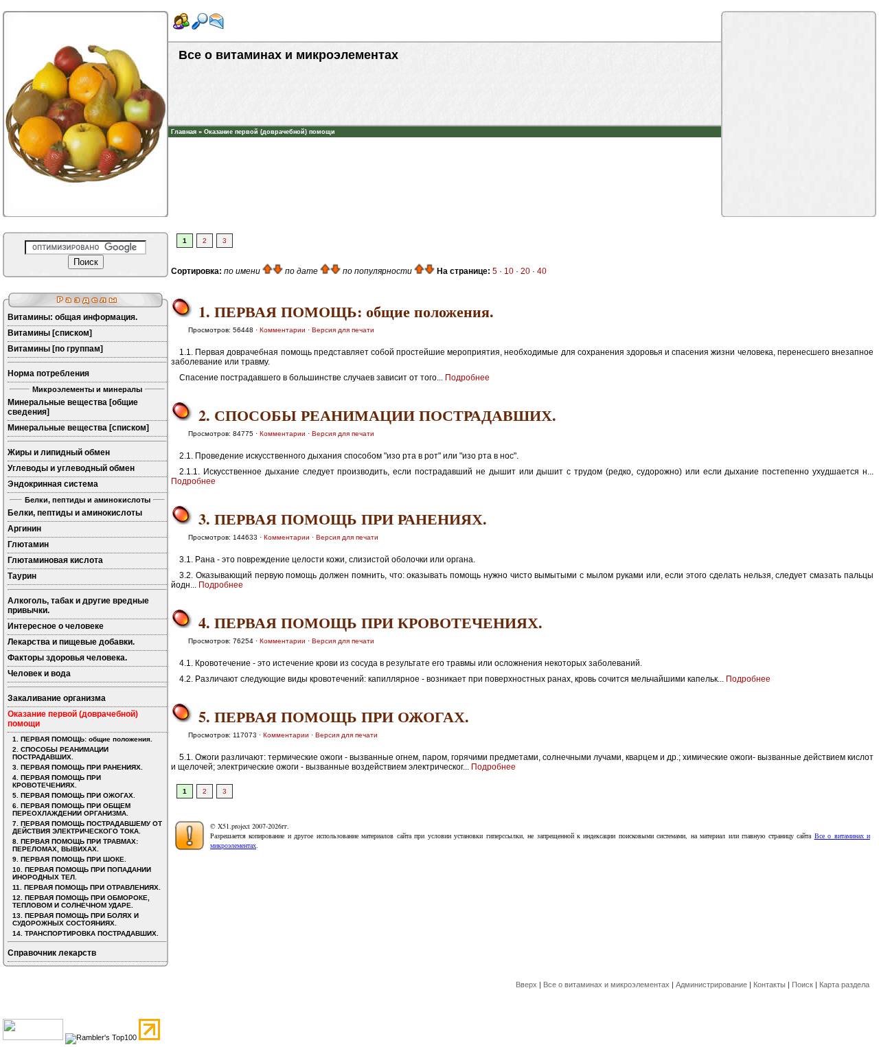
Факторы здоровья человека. (67, 658)
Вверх (526, 984)
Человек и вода (39, 673)
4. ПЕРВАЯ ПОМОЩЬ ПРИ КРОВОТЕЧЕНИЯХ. (56, 781)
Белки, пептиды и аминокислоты (75, 513)
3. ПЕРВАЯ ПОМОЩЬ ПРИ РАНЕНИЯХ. (77, 767)
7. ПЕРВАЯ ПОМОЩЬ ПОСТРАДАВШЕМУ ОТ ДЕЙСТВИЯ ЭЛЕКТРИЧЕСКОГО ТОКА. (87, 827)
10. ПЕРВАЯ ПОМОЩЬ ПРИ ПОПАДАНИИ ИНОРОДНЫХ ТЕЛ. (81, 873)
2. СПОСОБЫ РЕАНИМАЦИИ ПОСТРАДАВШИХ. (60, 753)
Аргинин (24, 528)
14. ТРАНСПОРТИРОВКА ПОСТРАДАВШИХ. (85, 933)
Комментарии (283, 330)
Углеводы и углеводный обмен (71, 468)
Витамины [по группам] (55, 349)
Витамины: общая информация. (72, 317)
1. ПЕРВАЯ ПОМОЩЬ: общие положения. (82, 739)
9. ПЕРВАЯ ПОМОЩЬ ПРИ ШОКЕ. (69, 859)
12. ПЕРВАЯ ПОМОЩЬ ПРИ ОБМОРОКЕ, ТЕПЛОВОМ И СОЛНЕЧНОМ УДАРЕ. (81, 901)
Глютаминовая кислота (55, 560)
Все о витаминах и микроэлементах (606, 984)
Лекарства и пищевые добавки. (71, 642)
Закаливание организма (57, 698)
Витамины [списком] (50, 333)
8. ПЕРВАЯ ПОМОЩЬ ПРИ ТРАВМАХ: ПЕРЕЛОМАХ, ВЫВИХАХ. (75, 845)
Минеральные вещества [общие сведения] (73, 407)
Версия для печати (343, 330)
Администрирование (711, 984)
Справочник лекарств (52, 953)
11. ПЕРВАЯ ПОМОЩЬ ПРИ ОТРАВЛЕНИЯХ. (86, 887)
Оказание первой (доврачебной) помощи (269, 131)
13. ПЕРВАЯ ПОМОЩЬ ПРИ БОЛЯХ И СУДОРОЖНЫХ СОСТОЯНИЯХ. (75, 919)
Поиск (802, 984)
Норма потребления (48, 373)
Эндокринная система (53, 484)
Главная (183, 131)
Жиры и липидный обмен (59, 452)
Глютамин (28, 544)
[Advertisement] (445, 158)
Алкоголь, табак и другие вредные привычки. (78, 605)
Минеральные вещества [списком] (78, 428)
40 (542, 271)
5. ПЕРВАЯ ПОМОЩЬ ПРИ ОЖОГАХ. (73, 795)
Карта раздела (844, 984)
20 (525, 271)
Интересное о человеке (56, 626)
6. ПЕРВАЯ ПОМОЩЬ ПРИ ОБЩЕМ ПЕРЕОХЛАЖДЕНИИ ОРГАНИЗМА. (71, 809)
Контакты (769, 984)
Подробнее (467, 377)
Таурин (22, 576)
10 (509, 271)
